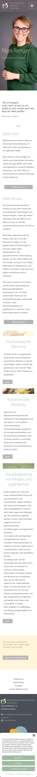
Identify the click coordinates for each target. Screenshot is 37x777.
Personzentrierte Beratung (17, 4)
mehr (7, 381)
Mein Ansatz (18, 321)
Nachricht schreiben (15, 657)
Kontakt (18, 686)
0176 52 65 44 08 (9, 720)
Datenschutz (20, 774)
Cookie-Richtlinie (10, 774)
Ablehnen (18, 763)
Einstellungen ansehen (19, 769)
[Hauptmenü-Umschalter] (32, 6)
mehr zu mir (18, 186)
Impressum (28, 774)
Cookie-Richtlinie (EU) (18, 689)
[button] (34, 735)
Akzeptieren (18, 758)
